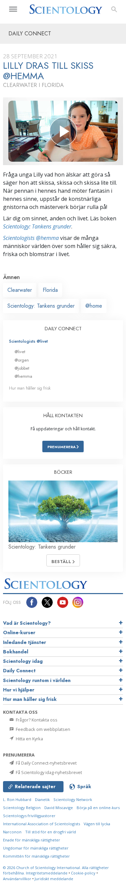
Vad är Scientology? (27, 623)
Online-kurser (19, 632)
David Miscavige (58, 807)
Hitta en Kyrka (29, 739)
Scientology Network (72, 799)
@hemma (23, 376)
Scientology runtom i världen (37, 680)
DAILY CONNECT (63, 328)
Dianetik (42, 799)
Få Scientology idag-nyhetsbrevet (48, 772)
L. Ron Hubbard (17, 799)
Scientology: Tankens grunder (37, 226)
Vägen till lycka (97, 823)
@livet (19, 351)
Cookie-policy (83, 872)
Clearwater (19, 290)
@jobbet (21, 368)
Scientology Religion (22, 807)
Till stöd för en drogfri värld (50, 831)
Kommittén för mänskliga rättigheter (36, 856)
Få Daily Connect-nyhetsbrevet (46, 763)
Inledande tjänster (24, 642)
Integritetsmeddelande (47, 872)
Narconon (12, 831)
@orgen (21, 360)
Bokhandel (15, 651)
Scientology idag (23, 661)
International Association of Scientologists (41, 823)
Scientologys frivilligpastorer (29, 815)
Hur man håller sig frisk (30, 388)
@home (93, 306)
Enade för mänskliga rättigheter (31, 839)
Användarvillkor (17, 878)
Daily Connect (19, 670)
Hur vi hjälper (18, 689)
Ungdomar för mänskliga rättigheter (36, 848)
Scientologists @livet (28, 341)
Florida (50, 290)
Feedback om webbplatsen (42, 729)
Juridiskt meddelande (54, 878)
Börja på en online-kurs (98, 807)
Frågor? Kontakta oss (36, 720)
